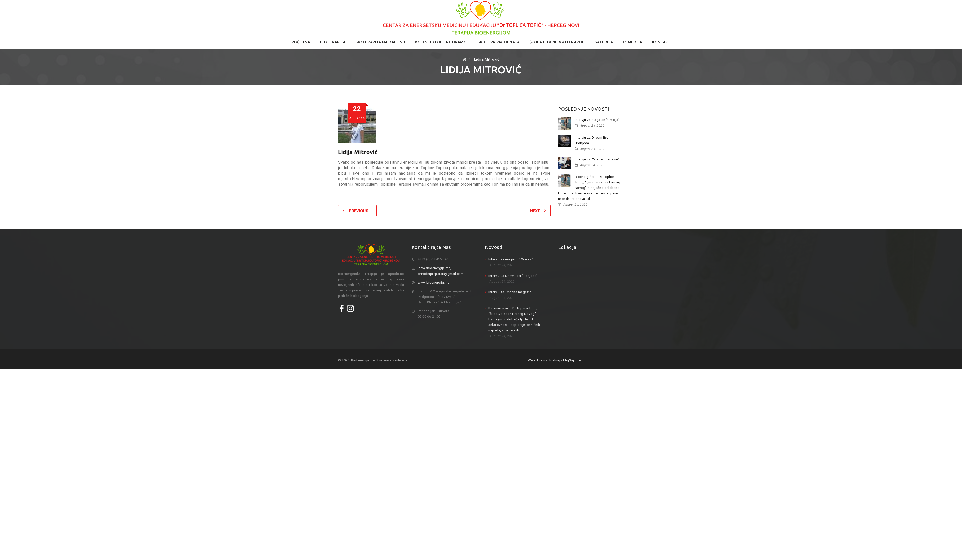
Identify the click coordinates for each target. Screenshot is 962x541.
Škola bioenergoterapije (557, 42)
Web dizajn (536, 360)
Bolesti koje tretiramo (441, 42)
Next (535, 211)
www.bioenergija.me (434, 282)
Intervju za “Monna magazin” (597, 159)
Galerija (603, 42)
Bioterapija (333, 42)
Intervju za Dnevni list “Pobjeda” (591, 140)
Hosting (554, 360)
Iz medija (632, 42)
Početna (301, 42)
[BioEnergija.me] (481, 17)
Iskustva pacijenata (498, 42)
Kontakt (661, 42)
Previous (358, 211)
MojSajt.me (572, 360)
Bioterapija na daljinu (380, 42)
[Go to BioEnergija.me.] (464, 59)
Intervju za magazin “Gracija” (597, 120)
